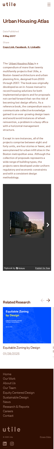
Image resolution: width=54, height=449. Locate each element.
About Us (9, 383)
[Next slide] (48, 300)
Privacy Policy (45, 437)
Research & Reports (16, 406)
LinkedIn (35, 46)
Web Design (5, 447)
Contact (8, 415)
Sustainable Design (16, 397)
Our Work (9, 378)
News (7, 402)
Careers (8, 411)
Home (7, 374)
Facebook (20, 46)
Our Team (9, 388)
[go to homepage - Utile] (27, 429)
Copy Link (8, 46)
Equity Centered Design (18, 392)
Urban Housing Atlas (21, 63)
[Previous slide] (42, 300)
